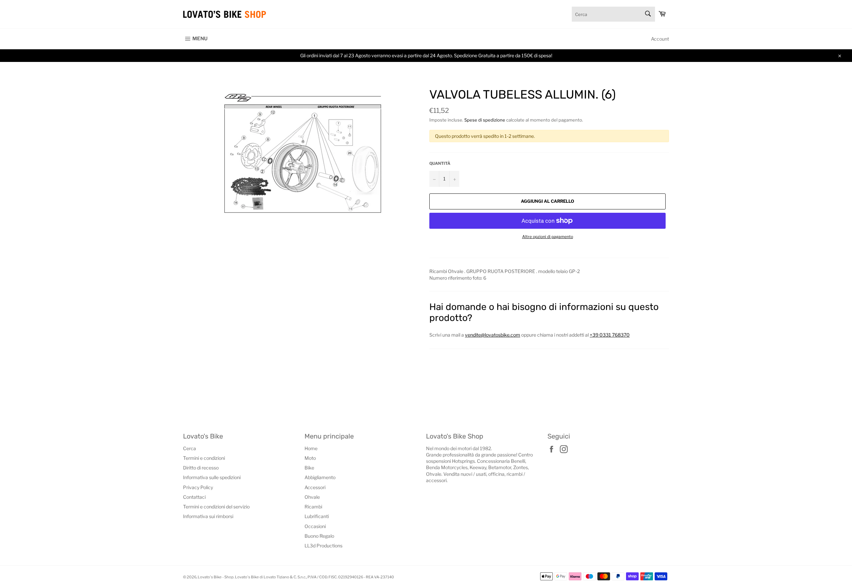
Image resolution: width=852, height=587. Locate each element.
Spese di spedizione (484, 120)
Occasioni (315, 526)
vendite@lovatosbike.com (492, 335)
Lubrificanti (317, 516)
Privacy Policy (198, 487)
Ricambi (313, 506)
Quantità (439, 163)
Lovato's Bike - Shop (216, 577)
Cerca (189, 448)
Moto (310, 458)
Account (660, 39)
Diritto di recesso (201, 467)
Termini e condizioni (204, 458)
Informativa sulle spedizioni (212, 477)
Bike (309, 467)
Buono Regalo (319, 536)
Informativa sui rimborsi (208, 516)
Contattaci (194, 497)
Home (311, 448)
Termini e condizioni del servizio (216, 506)
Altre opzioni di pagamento (547, 236)
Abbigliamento (320, 477)
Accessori (315, 487)
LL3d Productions (323, 545)
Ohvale (312, 497)
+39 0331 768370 (610, 335)
